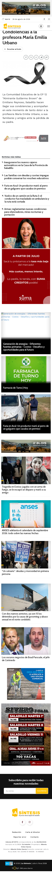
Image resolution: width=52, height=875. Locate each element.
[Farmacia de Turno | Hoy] (26, 370)
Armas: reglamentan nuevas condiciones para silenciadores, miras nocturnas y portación (25, 212)
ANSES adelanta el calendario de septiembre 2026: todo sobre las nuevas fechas (25, 532)
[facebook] (44, 19)
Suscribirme (41, 791)
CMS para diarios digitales (26, 868)
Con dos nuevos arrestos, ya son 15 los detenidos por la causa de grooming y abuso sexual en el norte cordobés (25, 616)
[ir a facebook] (22, 822)
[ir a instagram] (29, 822)
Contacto (34, 837)
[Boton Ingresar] (41, 26)
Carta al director (32, 832)
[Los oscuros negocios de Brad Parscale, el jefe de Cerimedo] (26, 641)
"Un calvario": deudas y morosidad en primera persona (25, 572)
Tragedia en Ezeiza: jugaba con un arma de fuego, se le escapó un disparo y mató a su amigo (24, 489)
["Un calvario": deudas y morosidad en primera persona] (26, 554)
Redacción (16, 832)
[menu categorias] (48, 26)
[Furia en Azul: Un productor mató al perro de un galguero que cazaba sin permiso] (26, 408)
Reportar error (20, 837)
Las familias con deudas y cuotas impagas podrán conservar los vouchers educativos (26, 177)
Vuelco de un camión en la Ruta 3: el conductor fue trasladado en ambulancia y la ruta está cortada (27, 198)
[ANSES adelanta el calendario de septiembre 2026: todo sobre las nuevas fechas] (26, 514)
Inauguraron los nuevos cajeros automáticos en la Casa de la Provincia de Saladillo (26, 165)
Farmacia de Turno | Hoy (15, 387)
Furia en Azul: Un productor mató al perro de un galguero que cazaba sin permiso (26, 187)
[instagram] (49, 19)
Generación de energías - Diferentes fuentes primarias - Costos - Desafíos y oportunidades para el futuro (24, 346)
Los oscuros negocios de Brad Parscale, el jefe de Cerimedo (26, 659)
